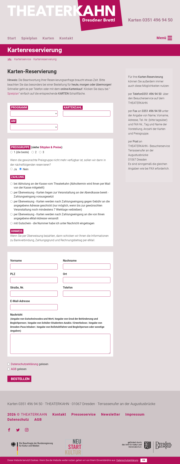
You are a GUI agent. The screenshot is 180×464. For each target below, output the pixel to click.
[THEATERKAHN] (65, 15)
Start (11, 38)
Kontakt (66, 38)
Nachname (70, 260)
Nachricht (57, 322)
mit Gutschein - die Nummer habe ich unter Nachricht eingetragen (54, 223)
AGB (13, 369)
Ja (15, 169)
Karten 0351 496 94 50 (150, 20)
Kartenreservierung (45, 59)
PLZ (12, 274)
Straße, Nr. (17, 287)
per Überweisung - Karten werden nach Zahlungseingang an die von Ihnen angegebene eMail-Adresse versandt (59, 216)
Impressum (134, 414)
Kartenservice (22, 59)
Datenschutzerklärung (24, 364)
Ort (65, 274)
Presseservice (83, 414)
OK (143, 460)
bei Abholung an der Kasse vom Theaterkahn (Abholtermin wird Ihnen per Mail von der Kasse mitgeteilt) (62, 185)
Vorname (16, 260)
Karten (48, 38)
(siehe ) (36, 147)
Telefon (68, 287)
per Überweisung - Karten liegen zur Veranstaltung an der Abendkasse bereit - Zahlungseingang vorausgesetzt (61, 194)
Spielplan (29, 38)
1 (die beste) (21, 152)
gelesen (29, 364)
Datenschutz (18, 419)
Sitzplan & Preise (50, 147)
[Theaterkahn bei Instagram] (26, 430)
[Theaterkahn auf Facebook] (9, 430)
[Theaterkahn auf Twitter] (18, 430)
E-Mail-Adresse (20, 301)
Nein (25, 169)
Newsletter (110, 414)
